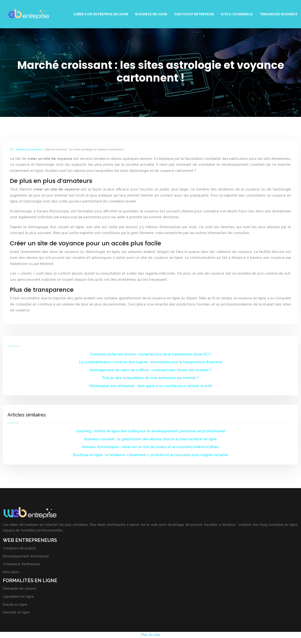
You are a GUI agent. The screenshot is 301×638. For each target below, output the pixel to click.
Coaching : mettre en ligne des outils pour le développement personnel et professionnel (150, 431)
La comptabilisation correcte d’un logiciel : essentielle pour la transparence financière (150, 362)
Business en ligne (151, 14)
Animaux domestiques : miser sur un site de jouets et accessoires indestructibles (150, 447)
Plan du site (150, 635)
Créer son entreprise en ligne (100, 14)
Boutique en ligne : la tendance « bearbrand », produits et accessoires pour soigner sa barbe (150, 455)
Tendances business (278, 14)
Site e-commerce (237, 14)
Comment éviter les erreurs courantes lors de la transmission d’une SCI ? (150, 354)
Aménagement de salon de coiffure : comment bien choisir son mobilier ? (150, 370)
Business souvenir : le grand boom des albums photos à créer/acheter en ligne (150, 439)
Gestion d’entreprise (194, 14)
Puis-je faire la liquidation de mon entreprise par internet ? (150, 378)
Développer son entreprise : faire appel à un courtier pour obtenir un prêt (150, 386)
